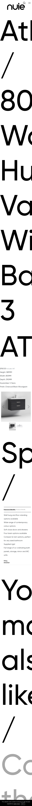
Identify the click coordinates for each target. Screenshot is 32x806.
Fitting (5, 561)
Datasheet (7, 562)
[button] (3, 407)
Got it (23, 803)
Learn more (17, 803)
